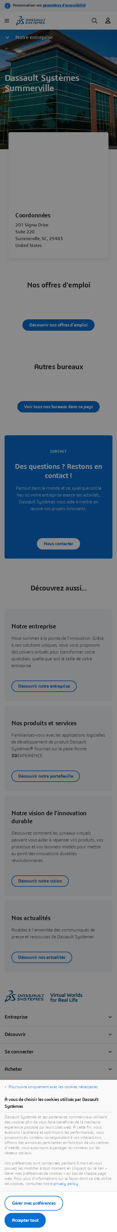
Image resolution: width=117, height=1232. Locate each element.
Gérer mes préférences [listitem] (34, 1203)
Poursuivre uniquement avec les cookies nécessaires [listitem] (53, 1087)
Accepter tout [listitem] (25, 1220)
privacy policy (65, 1184)
